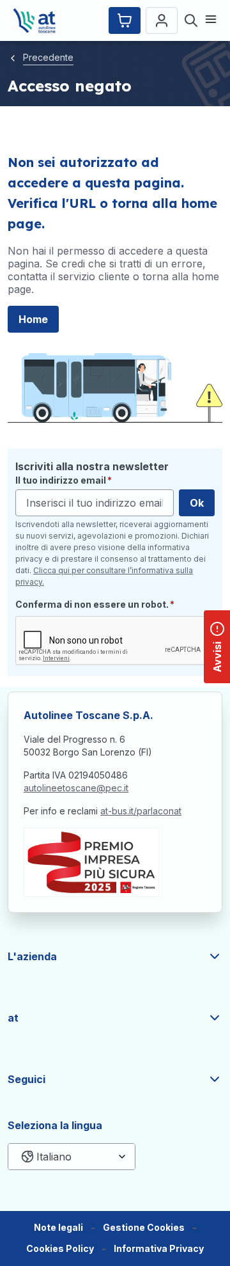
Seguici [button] (26, 1079)
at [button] (13, 1017)
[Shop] (125, 20)
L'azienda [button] (32, 956)
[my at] (162, 20)
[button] (144, 1228)
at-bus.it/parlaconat (140, 810)
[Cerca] (191, 20)
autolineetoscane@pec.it (76, 787)
